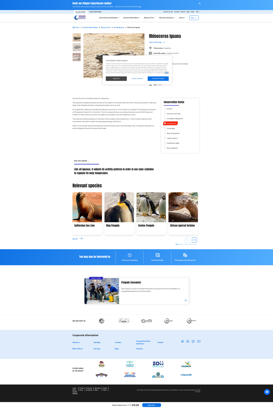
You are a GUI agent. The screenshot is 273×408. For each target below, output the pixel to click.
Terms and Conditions (89, 389)
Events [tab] (181, 18)
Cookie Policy (105, 389)
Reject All (116, 78)
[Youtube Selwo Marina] (198, 341)
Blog (188, 11)
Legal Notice (74, 389)
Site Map (97, 342)
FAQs (192, 11)
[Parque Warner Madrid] (102, 375)
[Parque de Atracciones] (130, 375)
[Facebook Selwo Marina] (193, 341)
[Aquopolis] (186, 375)
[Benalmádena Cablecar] (130, 364)
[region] (137, 70)
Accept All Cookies (158, 78)
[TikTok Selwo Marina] (182, 341)
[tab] (194, 18)
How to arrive (168, 11)
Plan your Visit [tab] (148, 18)
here (139, 6)
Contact (176, 11)
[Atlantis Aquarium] (158, 375)
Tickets (160, 342)
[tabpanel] (87, 213)
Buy (192, 18)
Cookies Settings (75, 392)
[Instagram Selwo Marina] (188, 341)
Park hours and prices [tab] (166, 18)
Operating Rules (98, 389)
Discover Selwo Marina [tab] (130, 18)
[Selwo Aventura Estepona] (102, 364)
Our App (97, 349)
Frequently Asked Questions (143, 342)
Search (183, 11)
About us (76, 342)
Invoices (139, 349)
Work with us (78, 349)
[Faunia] (186, 364)
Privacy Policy (81, 389)
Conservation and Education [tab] (108, 18)
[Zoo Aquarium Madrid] (158, 364)
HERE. (166, 72)
